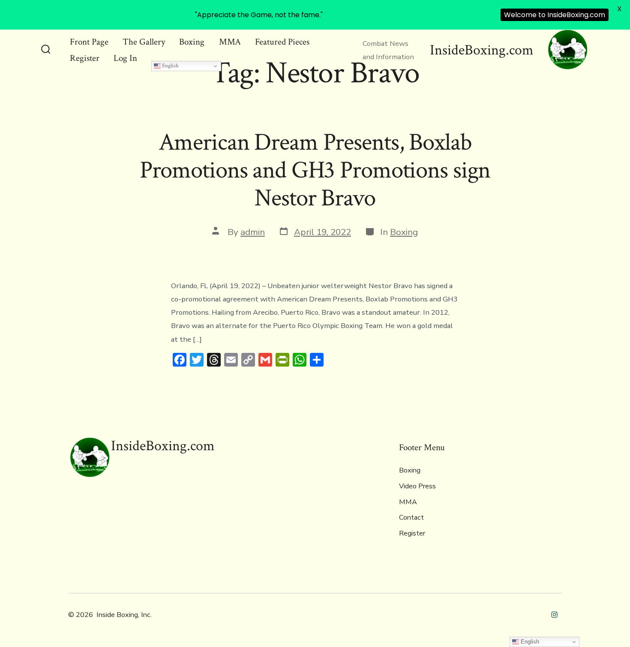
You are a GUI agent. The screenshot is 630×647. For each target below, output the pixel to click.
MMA (230, 42)
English (170, 65)
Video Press (417, 486)
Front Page (89, 42)
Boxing (191, 42)
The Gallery (144, 42)
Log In (125, 58)
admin (252, 232)
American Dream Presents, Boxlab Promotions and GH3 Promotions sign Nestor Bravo (315, 170)
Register (84, 58)
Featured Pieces (282, 42)
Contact (411, 517)
